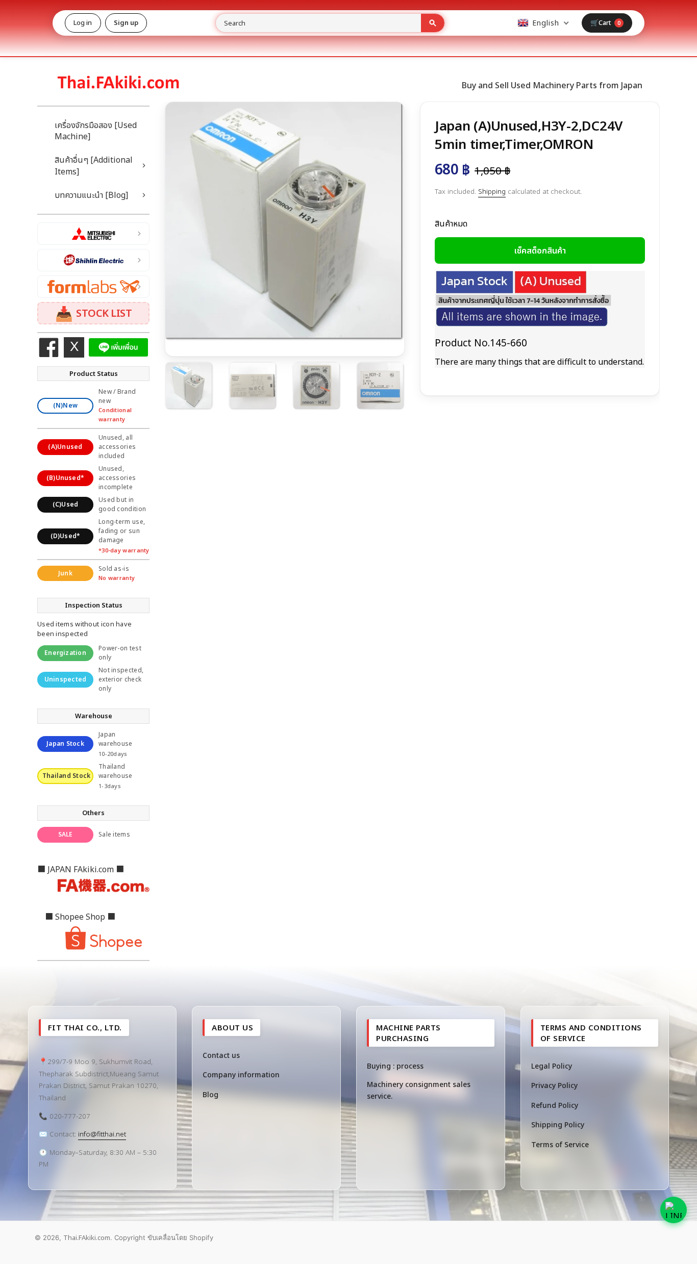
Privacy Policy (554, 1085)
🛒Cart (605, 22)
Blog (210, 1094)
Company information (241, 1074)
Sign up (126, 22)
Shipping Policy (557, 1124)
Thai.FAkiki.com (86, 1237)
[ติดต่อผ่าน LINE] (673, 1210)
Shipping (492, 191)
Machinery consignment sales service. (418, 1089)
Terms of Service (560, 1144)
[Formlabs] (93, 286)
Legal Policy (551, 1066)
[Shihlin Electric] (93, 260)
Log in (82, 22)
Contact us (221, 1055)
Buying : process (395, 1066)
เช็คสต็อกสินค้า (540, 250)
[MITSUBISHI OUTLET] (93, 233)
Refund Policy (554, 1105)
